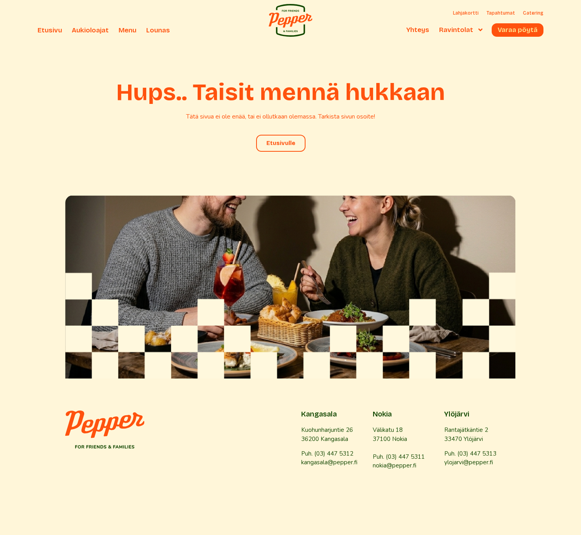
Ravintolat (456, 30)
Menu (127, 30)
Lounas (158, 30)
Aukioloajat (90, 30)
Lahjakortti (466, 13)
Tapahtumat (501, 13)
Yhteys (417, 30)
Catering (533, 13)
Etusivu (50, 30)
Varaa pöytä (518, 30)
